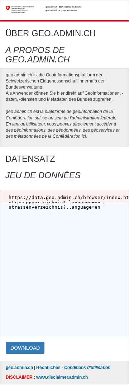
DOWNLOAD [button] (25, 348)
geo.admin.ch (19, 367)
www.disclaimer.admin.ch (62, 377)
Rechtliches (48, 367)
